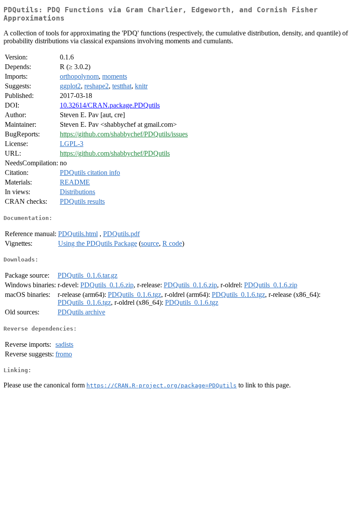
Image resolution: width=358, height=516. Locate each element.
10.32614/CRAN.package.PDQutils (110, 105)
